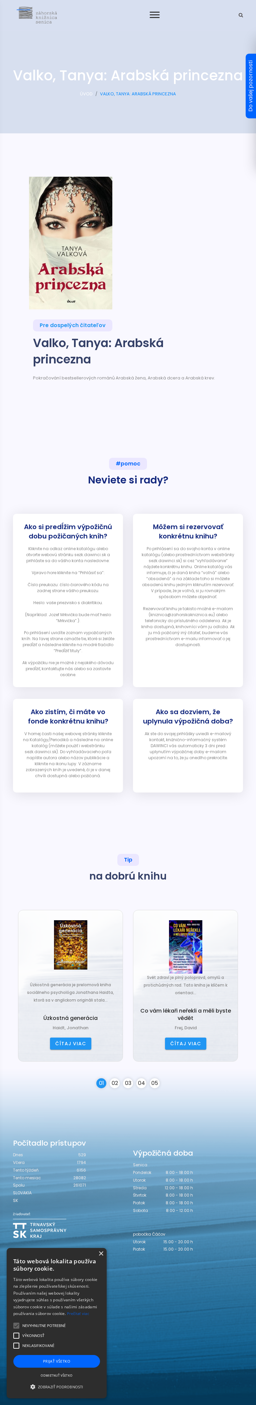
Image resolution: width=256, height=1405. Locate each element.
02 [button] (115, 1083)
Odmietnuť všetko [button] (56, 1375)
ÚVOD (86, 94)
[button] (56, 1386)
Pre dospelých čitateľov (73, 325)
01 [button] (101, 1083)
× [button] (100, 1253)
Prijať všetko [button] (56, 1361)
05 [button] (154, 1083)
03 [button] (128, 1083)
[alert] (57, 1323)
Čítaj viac (70, 1043)
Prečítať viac (78, 1313)
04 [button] (141, 1083)
